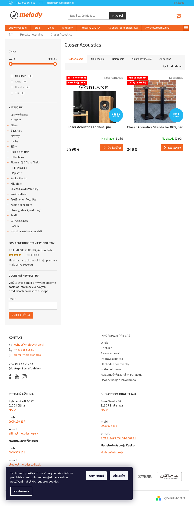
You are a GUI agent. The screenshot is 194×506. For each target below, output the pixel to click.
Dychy (14, 141)
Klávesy (15, 136)
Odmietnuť (96, 476)
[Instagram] (24, 376)
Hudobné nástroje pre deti (26, 231)
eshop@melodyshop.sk (29, 345)
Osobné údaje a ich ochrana (118, 380)
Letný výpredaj (19, 115)
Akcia (20, 82)
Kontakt (106, 348)
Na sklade (23, 76)
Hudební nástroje (112, 452)
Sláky (14, 147)
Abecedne (165, 59)
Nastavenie (21, 491)
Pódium (15, 226)
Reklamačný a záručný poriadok (121, 375)
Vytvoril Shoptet (174, 498)
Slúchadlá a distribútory (24, 189)
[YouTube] (18, 376)
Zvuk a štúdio (19, 178)
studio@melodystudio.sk (25, 464)
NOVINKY (16, 120)
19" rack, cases (19, 221)
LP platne (16, 173)
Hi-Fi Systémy (19, 168)
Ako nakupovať (110, 353)
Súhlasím (119, 476)
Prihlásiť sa (21, 315)
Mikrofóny (16, 184)
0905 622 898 (109, 426)
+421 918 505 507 (25, 350)
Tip (19, 93)
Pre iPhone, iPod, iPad (24, 200)
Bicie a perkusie (20, 152)
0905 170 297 (17, 422)
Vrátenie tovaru (111, 369)
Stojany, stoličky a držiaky (26, 210)
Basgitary (16, 131)
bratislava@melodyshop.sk (118, 438)
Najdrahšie (118, 59)
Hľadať (117, 15)
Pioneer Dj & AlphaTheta (25, 163)
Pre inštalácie (19, 194)
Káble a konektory (21, 205)
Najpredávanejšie (142, 59)
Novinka (21, 87)
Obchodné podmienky (115, 364)
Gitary (14, 125)
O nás (104, 343)
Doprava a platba (112, 359)
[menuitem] (18, 28)
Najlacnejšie (98, 59)
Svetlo (14, 216)
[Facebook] (11, 376)
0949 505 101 (17, 452)
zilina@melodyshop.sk (23, 433)
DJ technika (17, 157)
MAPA (12, 410)
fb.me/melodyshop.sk (28, 355)
